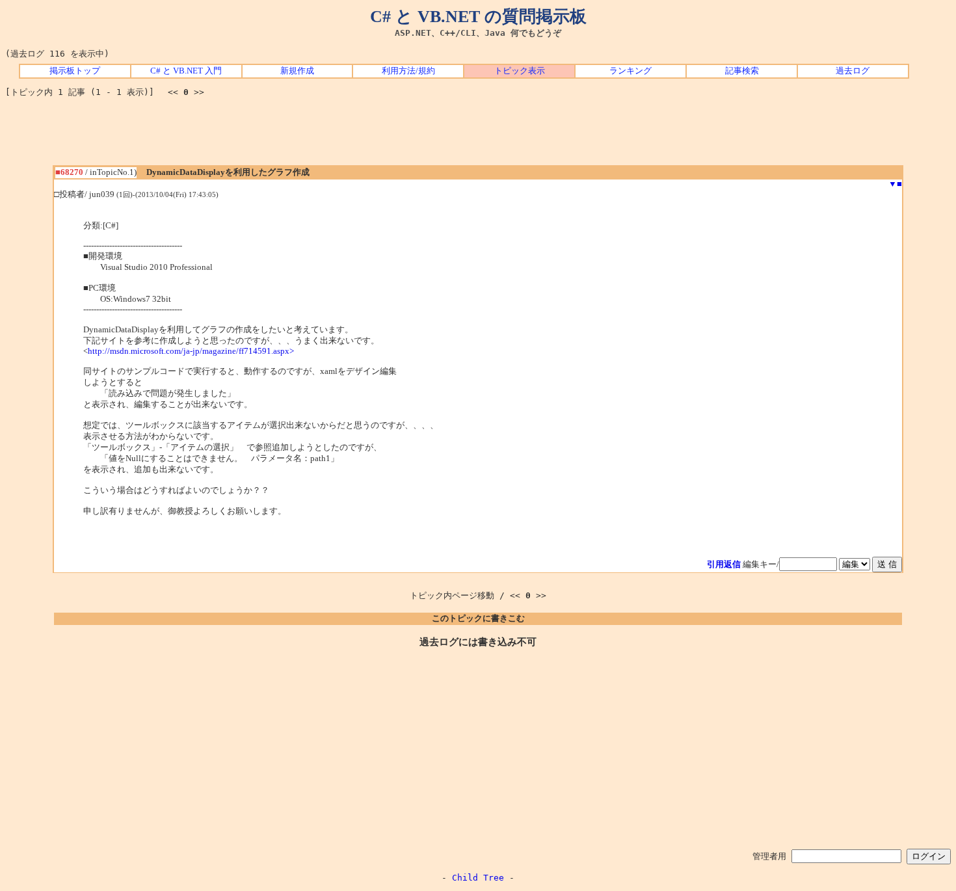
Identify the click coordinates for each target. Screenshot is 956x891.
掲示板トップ (74, 70)
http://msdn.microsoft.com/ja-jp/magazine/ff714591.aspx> (191, 351)
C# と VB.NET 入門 (186, 70)
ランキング (630, 70)
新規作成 (297, 70)
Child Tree (478, 878)
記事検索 (742, 70)
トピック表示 (519, 70)
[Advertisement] (478, 136)
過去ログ (853, 70)
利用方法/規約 (408, 70)
